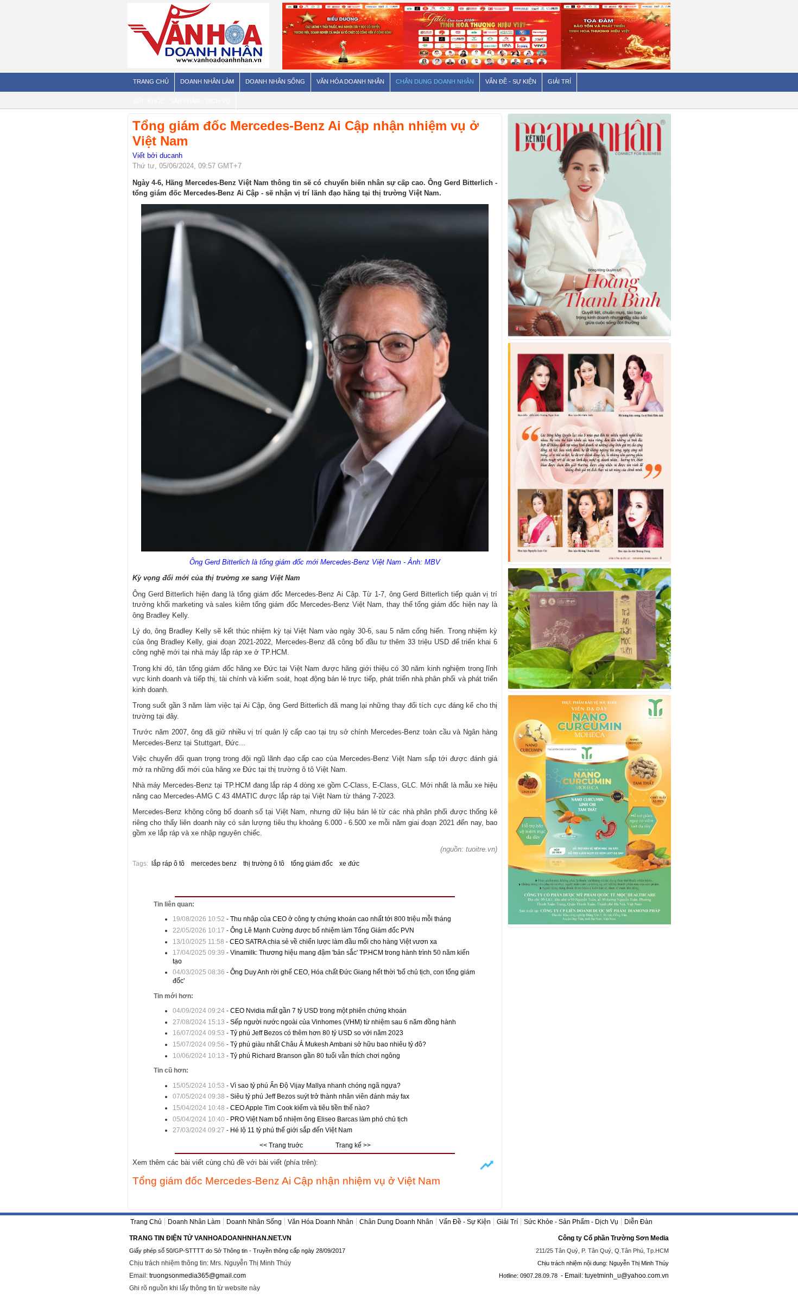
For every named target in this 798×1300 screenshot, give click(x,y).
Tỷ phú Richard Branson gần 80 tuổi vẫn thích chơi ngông (315, 1056)
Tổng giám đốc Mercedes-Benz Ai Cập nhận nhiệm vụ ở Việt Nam (286, 1181)
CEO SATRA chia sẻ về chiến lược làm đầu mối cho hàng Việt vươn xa (333, 942)
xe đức (349, 863)
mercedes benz (214, 863)
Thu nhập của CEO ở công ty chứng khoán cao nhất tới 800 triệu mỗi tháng (340, 919)
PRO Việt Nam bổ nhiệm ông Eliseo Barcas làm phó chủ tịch (319, 1119)
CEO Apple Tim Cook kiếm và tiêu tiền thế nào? (300, 1108)
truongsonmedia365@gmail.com (197, 1275)
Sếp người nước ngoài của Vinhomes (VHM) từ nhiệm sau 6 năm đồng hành (343, 1022)
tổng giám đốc (312, 863)
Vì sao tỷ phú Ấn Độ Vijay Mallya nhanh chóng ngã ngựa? (315, 1085)
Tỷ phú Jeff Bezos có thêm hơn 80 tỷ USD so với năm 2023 (316, 1033)
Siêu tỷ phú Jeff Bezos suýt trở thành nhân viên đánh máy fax (319, 1096)
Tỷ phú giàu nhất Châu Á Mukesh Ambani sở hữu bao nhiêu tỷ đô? (328, 1044)
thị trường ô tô (263, 863)
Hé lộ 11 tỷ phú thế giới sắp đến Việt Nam (291, 1130)
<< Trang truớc (281, 1145)
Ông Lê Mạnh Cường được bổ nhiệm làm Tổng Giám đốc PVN (322, 930)
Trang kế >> (353, 1145)
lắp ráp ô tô (168, 863)
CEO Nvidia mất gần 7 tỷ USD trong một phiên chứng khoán (318, 1010)
